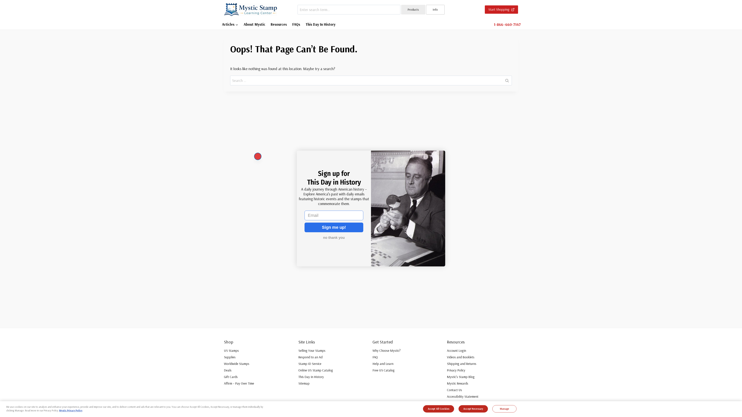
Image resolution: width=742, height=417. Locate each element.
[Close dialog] (257, 156)
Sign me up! (334, 227)
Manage (504, 408)
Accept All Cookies (438, 408)
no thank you (334, 238)
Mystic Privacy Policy (70, 410)
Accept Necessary (473, 408)
